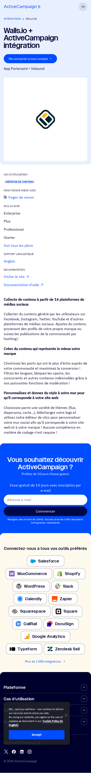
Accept (37, 735)
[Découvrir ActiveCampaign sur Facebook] (13, 752)
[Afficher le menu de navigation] (83, 6)
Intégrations (12, 18)
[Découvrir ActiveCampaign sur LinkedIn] (21, 752)
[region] (37, 723)
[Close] (66, 715)
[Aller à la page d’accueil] (22, 7)
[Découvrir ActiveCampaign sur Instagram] (29, 752)
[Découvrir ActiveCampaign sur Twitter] (6, 752)
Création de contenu (19, 181)
